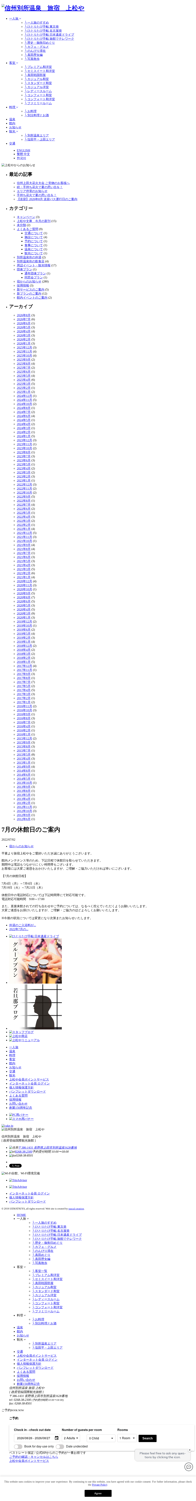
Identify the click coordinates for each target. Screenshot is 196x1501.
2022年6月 (24, 508)
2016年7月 (24, 722)
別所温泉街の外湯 (29, 257)
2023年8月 (24, 452)
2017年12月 (24, 665)
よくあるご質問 (27, 229)
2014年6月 (24, 774)
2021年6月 (24, 557)
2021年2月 (24, 573)
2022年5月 (24, 512)
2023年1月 (24, 480)
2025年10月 (24, 355)
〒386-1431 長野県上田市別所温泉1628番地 (47, 1147)
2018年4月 (24, 649)
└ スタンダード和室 (38, 83)
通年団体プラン (35, 273)
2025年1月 (24, 391)
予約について (33, 241)
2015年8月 (24, 746)
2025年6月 (24, 371)
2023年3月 (24, 472)
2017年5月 (24, 686)
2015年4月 (24, 758)
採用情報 (23, 285)
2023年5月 (24, 464)
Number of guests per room (73, 1429)
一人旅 (14, 18)
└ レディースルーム (38, 91)
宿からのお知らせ (29, 281)
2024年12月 (24, 395)
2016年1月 (24, 734)
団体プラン (24, 269)
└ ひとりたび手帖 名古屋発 (43, 30)
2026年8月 (24, 315)
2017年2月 (24, 698)
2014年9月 (24, 766)
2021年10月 (24, 541)
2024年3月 (24, 428)
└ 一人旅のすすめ (36, 22)
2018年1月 (24, 661)
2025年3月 (24, 383)
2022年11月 (24, 488)
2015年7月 (24, 750)
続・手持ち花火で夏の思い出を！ (40, 187)
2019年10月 (24, 625)
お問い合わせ (18, 1103)
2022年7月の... (18, 929)
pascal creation (76, 1208)
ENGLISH (23, 150)
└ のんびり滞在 (35, 50)
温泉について (33, 249)
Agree (98, 1493)
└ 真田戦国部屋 (35, 75)
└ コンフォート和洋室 (39, 99)
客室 (12, 62)
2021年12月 (24, 532)
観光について (33, 253)
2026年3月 (24, 335)
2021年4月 (24, 565)
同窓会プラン (33, 277)
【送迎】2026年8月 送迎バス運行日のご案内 (47, 199)
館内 (12, 123)
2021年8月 (24, 549)
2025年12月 (24, 347)
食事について (33, 245)
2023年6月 (24, 460)
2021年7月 (24, 553)
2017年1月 (24, 702)
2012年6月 (24, 819)
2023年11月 (24, 444)
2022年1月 (24, 528)
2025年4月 (24, 379)
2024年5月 (24, 420)
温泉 (12, 119)
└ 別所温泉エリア (36, 135)
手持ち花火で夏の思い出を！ (37, 195)
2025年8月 (24, 363)
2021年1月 (24, 577)
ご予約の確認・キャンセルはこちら (33, 1456)
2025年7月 (24, 367)
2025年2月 (24, 387)
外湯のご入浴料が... (22, 925)
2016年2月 (24, 730)
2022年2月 (24, 524)
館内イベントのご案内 (32, 297)
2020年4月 (24, 609)
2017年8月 (24, 678)
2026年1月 (24, 343)
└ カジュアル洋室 (36, 87)
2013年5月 (24, 794)
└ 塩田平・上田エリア (39, 139)
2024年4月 (24, 424)
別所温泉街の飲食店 (30, 261)
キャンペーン (26, 217)
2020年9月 (24, 593)
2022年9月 (24, 496)
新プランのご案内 (29, 293)
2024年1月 (24, 436)
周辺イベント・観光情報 (34, 265)
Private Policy (99, 1484)
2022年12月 (24, 484)
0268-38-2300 (23, 1151)
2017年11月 (24, 670)
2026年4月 (24, 331)
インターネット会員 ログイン (29, 1083)
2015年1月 (24, 762)
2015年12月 (24, 738)
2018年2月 (24, 657)
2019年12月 (24, 621)
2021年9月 (24, 545)
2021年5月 (24, 561)
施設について (33, 237)
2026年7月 (24, 319)
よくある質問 (18, 1095)
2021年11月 (24, 537)
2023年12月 (24, 440)
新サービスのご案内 (30, 289)
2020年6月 (24, 601)
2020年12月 (24, 581)
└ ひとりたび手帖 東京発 (41, 26)
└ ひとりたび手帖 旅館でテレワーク (49, 38)
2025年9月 (24, 359)
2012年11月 (24, 807)
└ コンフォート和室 (38, 95)
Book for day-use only (39, 1446)
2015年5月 (24, 754)
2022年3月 (24, 520)
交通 (12, 143)
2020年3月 (24, 613)
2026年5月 (24, 327)
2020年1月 (24, 617)
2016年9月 (24, 714)
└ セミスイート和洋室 (39, 71)
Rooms (122, 1429)
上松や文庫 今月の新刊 (34, 221)
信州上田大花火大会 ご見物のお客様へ (43, 183)
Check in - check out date (32, 1429)
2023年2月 (24, 476)
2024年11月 (24, 399)
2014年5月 (24, 778)
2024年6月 (24, 416)
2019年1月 (24, 641)
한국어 (21, 158)
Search (147, 1438)
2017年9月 (24, 674)
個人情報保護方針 (21, 1087)
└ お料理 (30, 111)
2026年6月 (24, 323)
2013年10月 (24, 782)
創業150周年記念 (20, 1107)
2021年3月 (24, 569)
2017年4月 (24, 690)
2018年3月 (24, 653)
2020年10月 (24, 589)
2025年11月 (24, 351)
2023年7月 (24, 456)
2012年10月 (24, 811)
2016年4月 (24, 726)
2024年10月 (24, 404)
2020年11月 (24, 585)
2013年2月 (24, 803)
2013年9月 (24, 786)
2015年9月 (24, 742)
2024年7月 (24, 412)
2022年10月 (24, 492)
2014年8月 (24, 770)
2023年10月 (24, 448)
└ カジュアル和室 (36, 79)
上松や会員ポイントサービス (29, 1079)
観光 (12, 131)
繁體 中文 (23, 154)
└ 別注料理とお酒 (36, 115)
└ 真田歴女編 (33, 54)
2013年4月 (24, 798)
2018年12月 (24, 645)
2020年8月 (24, 597)
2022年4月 (24, 516)
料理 (12, 107)
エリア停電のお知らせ (32, 191)
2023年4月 (24, 468)
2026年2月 (24, 339)
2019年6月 (24, 629)
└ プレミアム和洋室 (38, 67)
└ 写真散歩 (32, 58)
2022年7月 (24, 504)
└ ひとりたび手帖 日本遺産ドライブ (49, 34)
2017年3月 (24, 694)
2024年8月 (24, 408)
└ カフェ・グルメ (36, 46)
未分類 (21, 225)
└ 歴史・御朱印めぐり (39, 42)
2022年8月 (24, 500)
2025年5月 (24, 375)
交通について (33, 233)
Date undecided (77, 1446)
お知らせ (15, 127)
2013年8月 (24, 790)
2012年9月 (24, 815)
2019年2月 (24, 637)
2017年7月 (24, 682)
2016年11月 (24, 706)
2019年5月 (24, 633)
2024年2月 (24, 432)
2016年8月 (24, 718)
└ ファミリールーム (38, 103)
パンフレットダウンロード (27, 1091)
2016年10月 (24, 710)
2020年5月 (24, 605)
